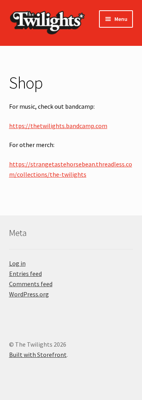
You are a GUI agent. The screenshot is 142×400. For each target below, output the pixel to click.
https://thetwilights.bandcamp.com (58, 126)
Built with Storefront (38, 354)
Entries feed (25, 273)
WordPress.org (29, 294)
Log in (17, 263)
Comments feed (30, 284)
